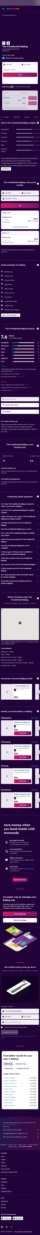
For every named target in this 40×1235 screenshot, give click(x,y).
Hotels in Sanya (8, 1089)
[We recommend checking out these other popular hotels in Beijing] (38, 678)
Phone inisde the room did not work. (15, 385)
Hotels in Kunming (9, 1100)
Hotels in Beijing (33, 1144)
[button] (3, 9)
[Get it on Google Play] (6, 1218)
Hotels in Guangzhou (10, 1080)
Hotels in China (22, 1144)
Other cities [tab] (8, 1064)
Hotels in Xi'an (8, 1102)
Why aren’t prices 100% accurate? (15, 1137)
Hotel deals (3, 1144)
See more (34, 718)
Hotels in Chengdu (9, 1091)
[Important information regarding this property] (38, 446)
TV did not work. (9, 390)
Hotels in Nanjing (9, 1105)
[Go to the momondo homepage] (13, 9)
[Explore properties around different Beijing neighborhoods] (38, 711)
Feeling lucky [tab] (9, 1068)
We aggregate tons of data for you (15, 1133)
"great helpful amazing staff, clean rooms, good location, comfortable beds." (18, 370)
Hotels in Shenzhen (10, 1083)
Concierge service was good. (13, 374)
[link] (22, 733)
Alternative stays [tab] (20, 1064)
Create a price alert (28, 869)
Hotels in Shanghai (9, 1078)
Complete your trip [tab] (22, 1068)
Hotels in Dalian (8, 1094)
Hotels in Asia (12, 1144)
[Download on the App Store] (18, 1218)
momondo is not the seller (12, 1130)
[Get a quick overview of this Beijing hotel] (38, 123)
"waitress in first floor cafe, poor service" (17, 387)
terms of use (26, 1036)
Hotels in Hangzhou (10, 1097)
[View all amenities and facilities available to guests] (38, 265)
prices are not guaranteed (10, 1124)
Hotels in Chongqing (10, 1086)
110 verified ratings (17, 58)
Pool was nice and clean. (12, 376)
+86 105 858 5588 (8, 55)
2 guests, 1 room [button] (9, 69)
